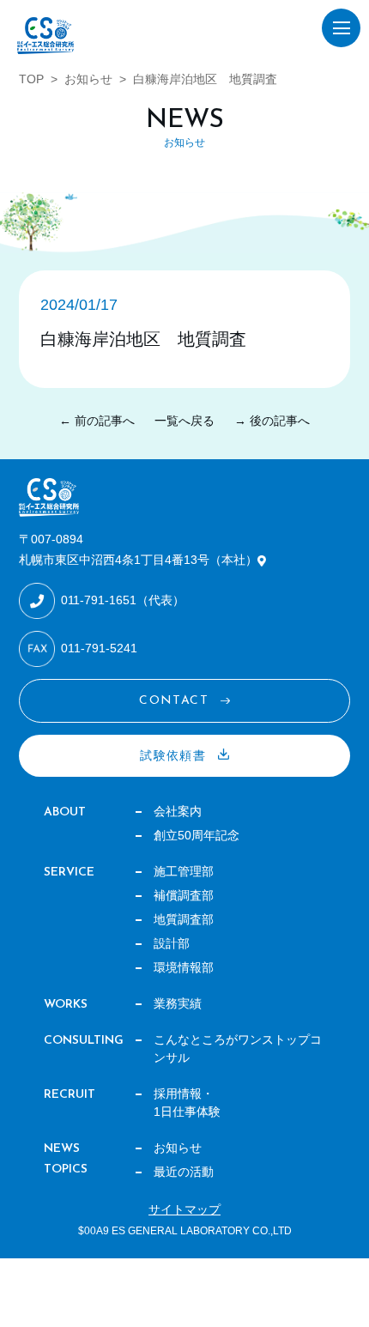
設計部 (172, 943)
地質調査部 (184, 919)
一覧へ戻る (184, 420)
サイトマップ (184, 1209)
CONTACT (174, 700)
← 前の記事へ (97, 420)
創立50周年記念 (196, 835)
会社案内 (178, 811)
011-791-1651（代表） (122, 600)
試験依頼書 (173, 755)
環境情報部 (184, 967)
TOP (31, 79)
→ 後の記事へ (272, 420)
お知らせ (88, 79)
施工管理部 (184, 871)
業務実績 (178, 1003)
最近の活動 (184, 1172)
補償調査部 (184, 895)
